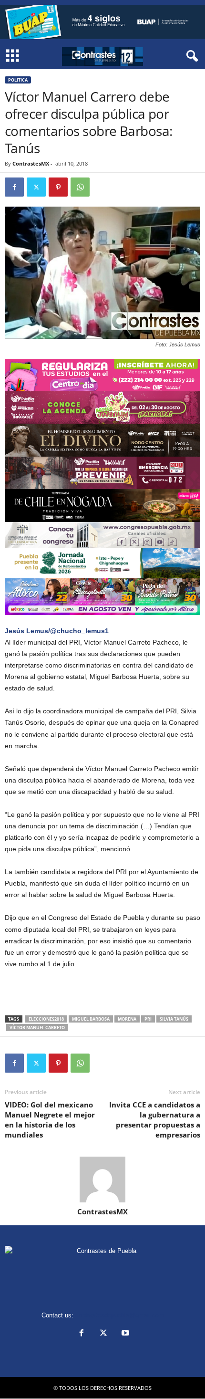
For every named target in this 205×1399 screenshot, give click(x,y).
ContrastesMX (30, 163)
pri (148, 1019)
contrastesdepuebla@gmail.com (119, 1315)
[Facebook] (14, 187)
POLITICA (18, 80)
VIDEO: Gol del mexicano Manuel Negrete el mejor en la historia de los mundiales (50, 1119)
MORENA (127, 1019)
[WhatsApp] (80, 187)
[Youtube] (124, 1333)
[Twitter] (36, 187)
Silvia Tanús (174, 1019)
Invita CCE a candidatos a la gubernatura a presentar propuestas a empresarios (154, 1119)
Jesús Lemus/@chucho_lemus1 (57, 631)
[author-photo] (102, 1179)
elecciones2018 (46, 1019)
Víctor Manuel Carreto (37, 1027)
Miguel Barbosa (91, 1019)
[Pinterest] (58, 187)
